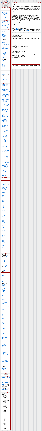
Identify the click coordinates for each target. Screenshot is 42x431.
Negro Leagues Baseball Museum (5, 361)
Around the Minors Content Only (4, 183)
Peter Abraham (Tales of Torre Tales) (5, 139)
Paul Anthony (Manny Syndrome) (5, 105)
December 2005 (3, 235)
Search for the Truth (3, 46)
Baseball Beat (5, 11)
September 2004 (3, 243)
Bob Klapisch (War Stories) (4, 141)
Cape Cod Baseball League (4, 351)
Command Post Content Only (4, 187)
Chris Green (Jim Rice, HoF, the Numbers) (5, 104)
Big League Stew (3, 321)
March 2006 (3, 233)
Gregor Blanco (17, 28)
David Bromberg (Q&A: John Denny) (5, 84)
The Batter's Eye (5, 17)
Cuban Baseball (3, 359)
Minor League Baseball (4, 345)
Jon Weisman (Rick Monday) (4, 164)
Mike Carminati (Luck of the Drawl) (5, 174)
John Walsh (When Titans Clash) (5, 124)
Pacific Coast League (3, 362)
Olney (2, 311)
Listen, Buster (3, 47)
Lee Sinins (3, 60)
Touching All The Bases (4, 369)
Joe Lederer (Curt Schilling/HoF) (4, 103)
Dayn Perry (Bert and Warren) (4, 155)
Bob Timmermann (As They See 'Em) (5, 100)
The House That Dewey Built (4, 337)
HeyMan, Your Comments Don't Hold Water (5, 44)
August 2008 (3, 217)
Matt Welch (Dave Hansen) (4, 171)
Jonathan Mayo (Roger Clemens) (5, 112)
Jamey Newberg (3, 344)
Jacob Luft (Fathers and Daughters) (5, 136)
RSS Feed (3, 18)
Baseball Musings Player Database (5, 288)
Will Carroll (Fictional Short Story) (5, 165)
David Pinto (3, 61)
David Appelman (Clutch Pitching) (5, 111)
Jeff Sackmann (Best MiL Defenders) (5, 130)
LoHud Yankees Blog (3, 328)
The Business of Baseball (4, 368)
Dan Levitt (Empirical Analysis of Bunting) (5, 140)
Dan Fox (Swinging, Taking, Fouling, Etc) (5, 150)
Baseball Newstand (3, 278)
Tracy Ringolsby (3, 65)
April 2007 (3, 226)
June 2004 (3, 245)
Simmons (2, 314)
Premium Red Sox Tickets (7, 377)
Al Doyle (2, 14)
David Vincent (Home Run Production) (5, 121)
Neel (2, 310)
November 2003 (3, 249)
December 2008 (3, 215)
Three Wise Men (3, 74)
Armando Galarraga (27, 30)
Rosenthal (3, 313)
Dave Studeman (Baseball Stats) (4, 127)
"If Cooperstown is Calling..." (4, 56)
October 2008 (3, 216)
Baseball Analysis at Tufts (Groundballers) (5, 101)
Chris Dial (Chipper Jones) (4, 110)
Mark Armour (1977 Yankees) (4, 169)
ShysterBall (3, 334)
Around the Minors (14, 2)
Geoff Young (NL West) (4, 134)
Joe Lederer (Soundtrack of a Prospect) (5, 85)
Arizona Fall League (3, 342)
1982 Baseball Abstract (4, 34)
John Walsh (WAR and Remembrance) (5, 99)
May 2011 (2, 199)
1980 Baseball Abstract (4, 33)
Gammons (3, 309)
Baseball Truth (3, 291)
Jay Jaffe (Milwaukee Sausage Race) (5, 161)
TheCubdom (3, 336)
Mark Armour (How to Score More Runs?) (5, 89)
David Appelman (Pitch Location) (5, 131)
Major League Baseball (4, 275)
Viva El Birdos (3, 339)
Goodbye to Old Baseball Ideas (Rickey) (5, 306)
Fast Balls (2, 294)
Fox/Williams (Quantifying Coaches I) (5, 125)
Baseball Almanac (3, 284)
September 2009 (3, 210)
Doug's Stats (3, 293)
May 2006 (2, 232)
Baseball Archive (3, 285)
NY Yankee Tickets (5, 378)
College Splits (3, 353)
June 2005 (3, 238)
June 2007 (3, 225)
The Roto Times (3, 281)
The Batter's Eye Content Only (4, 190)
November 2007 (3, 222)
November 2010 (3, 202)
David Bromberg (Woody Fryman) (5, 86)
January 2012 (3, 195)
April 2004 (3, 246)
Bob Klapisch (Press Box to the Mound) (5, 162)
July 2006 (2, 231)
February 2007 (3, 227)
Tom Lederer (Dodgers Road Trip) (5, 172)
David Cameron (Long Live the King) (5, 157)
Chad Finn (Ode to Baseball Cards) (5, 109)
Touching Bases (7, 12)
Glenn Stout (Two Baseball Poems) (5, 132)
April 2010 (3, 206)
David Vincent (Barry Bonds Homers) (5, 144)
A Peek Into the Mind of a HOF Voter (5, 54)
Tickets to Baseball (3, 377)
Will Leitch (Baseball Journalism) (5, 151)
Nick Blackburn (16, 29)
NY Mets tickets (8, 382)
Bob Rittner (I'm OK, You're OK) (4, 114)
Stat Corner (3, 297)
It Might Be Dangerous (4, 327)
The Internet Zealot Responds (4, 42)
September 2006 (3, 230)
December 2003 (3, 248)
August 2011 (3, 197)
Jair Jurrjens (22, 29)
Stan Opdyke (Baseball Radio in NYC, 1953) (6, 91)
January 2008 (3, 221)
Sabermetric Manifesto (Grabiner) (5, 302)
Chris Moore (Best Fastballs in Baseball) (5, 95)
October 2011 (3, 196)
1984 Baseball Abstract (4, 35)
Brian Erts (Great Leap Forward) (4, 135)
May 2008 (2, 219)
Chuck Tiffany (3, 67)
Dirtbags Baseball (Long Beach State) (5, 354)
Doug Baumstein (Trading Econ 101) (5, 116)
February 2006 (3, 234)
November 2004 (3, 242)
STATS (2, 298)
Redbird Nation (3, 332)
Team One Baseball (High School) (5, 356)
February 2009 (3, 214)
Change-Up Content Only (4, 186)
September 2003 (3, 250)
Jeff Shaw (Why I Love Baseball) (4, 160)
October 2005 (3, 236)
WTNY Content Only (3, 192)
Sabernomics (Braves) (4, 333)
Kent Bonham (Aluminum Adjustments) (5, 142)
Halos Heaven (3, 326)
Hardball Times (3, 295)
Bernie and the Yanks (3, 76)
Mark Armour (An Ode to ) (4, 122)
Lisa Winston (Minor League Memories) (5, 156)
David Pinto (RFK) (3, 170)
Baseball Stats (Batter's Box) (4, 304)
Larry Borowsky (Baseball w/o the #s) (5, 147)
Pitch (7, 255)
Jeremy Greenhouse (3, 12)
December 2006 (3, 228)
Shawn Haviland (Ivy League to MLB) (5, 96)
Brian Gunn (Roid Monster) (4, 119)
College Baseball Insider (4, 352)
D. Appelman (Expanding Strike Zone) (5, 129)
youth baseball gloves (7, 389)
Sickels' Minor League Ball (4, 347)
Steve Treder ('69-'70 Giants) (4, 152)
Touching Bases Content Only (4, 191)
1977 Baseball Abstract (4, 31)
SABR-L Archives (3, 364)
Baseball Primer (3, 289)
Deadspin (2, 367)
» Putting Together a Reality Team (5, 21)
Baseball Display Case (4, 387)
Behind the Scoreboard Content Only (5, 185)
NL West (2, 78)
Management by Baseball (4, 329)
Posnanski (3, 312)
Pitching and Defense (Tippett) (4, 303)
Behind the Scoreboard (7, 13)
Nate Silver (3, 69)
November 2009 (3, 209)
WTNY (4, 16)
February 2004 (3, 247)
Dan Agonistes (3, 323)
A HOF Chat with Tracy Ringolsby (5, 53)
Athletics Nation (3, 318)
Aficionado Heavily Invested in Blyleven (5, 41)
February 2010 (3, 207)
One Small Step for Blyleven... (4, 57)
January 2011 (3, 201)
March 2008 (3, 220)
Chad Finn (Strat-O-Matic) (4, 126)
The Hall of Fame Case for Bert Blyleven (5, 51)
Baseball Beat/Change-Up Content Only (5, 184)
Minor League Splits (3, 346)
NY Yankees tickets (5, 382)
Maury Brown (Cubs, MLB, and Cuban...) (5, 107)
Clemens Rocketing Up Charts (4, 52)
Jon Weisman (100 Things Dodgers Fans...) (5, 93)
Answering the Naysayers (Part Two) (5, 48)
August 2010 (3, 204)
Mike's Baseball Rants (4, 331)
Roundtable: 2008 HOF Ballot (4, 79)
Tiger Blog (3, 338)
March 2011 (3, 200)
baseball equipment (8, 388)
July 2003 (2, 251)
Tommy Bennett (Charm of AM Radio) (5, 98)
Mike (2, 62)
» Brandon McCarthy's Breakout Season (5, 27)
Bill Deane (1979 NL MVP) (4, 145)
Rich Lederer (3, 11)
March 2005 (3, 240)
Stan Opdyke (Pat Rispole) (4, 90)
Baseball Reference (3, 290)
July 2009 (2, 211)
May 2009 (2, 212)
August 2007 (3, 224)
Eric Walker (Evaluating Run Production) (5, 94)
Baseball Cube (3, 286)
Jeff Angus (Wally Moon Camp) (4, 146)
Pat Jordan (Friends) (3, 115)
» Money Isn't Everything (4, 25)
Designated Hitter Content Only (4, 188)
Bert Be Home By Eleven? (4, 43)
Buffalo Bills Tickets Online (4, 380)
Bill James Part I (3, 66)
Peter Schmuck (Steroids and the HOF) (5, 149)
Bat (6, 255)
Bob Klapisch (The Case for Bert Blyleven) (5, 154)
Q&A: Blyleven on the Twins (4, 49)
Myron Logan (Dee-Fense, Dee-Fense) (5, 108)
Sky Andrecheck (3, 13)
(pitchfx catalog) (5, 294)
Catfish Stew (3, 322)
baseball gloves (3, 389)
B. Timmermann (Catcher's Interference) (5, 106)
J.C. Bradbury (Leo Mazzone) (4, 175)
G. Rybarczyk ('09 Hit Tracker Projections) (5, 102)
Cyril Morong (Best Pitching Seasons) (5, 166)
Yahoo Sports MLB (3, 299)
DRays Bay (3, 324)
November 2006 (3, 229)
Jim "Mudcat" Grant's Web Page (4, 360)
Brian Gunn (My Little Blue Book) (4, 167)
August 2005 (3, 237)
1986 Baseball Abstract (4, 36)
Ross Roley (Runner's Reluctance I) (5, 117)
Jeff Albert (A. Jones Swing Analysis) (5, 137)
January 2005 (3, 241)
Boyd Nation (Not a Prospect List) (5, 159)
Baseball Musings (3, 319)
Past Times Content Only (4, 189)
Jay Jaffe (2, 64)
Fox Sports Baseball (3, 279)
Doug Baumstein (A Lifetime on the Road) (5, 88)
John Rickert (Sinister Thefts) (4, 120)
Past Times (4, 14)
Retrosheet (3, 296)
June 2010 (3, 205)
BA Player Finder (3, 343)
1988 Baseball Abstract (4, 37)
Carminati (3, 62)
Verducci (2, 315)
